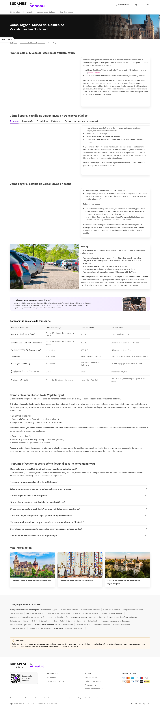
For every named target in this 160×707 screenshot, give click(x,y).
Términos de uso (91, 685)
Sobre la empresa (92, 677)
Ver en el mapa (94, 72)
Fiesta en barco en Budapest (40, 628)
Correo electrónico (57, 681)
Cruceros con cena (83, 624)
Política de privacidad (93, 681)
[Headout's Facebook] (144, 704)
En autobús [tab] (27, 121)
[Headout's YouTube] (140, 704)
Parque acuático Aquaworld (134, 609)
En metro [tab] (14, 121)
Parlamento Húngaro (49, 609)
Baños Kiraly (93, 621)
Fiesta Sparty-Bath (30, 621)
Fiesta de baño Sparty (34, 613)
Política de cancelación (94, 688)
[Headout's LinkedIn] (132, 704)
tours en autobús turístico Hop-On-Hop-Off (27, 617)
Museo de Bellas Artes (111, 609)
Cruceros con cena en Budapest (58, 613)
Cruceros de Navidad (18, 628)
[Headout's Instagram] (136, 704)
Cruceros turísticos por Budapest (86, 613)
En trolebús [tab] (42, 121)
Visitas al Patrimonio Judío (57, 617)
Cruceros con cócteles (121, 624)
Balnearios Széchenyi (76, 621)
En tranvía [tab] (56, 121)
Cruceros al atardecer (101, 624)
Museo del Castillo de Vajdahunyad (32, 43)
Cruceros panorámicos (64, 624)
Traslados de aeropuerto (74, 628)
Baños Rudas (46, 621)
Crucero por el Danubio (69, 609)
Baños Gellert (59, 621)
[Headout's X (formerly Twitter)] (148, 704)
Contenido (6, 39)
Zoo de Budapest (16, 613)
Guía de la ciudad (66, 12)
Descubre (16, 12)
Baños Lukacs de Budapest (112, 613)
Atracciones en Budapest (46, 12)
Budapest (13, 43)
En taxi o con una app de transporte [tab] (82, 121)
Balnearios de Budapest (90, 609)
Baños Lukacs (15, 621)
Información (28, 12)
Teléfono (53, 677)
